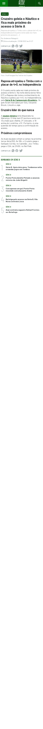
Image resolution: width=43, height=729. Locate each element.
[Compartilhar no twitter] (21, 46)
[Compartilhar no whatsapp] (13, 46)
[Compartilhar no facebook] (16, 46)
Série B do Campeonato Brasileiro (21, 100)
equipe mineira (10, 115)
